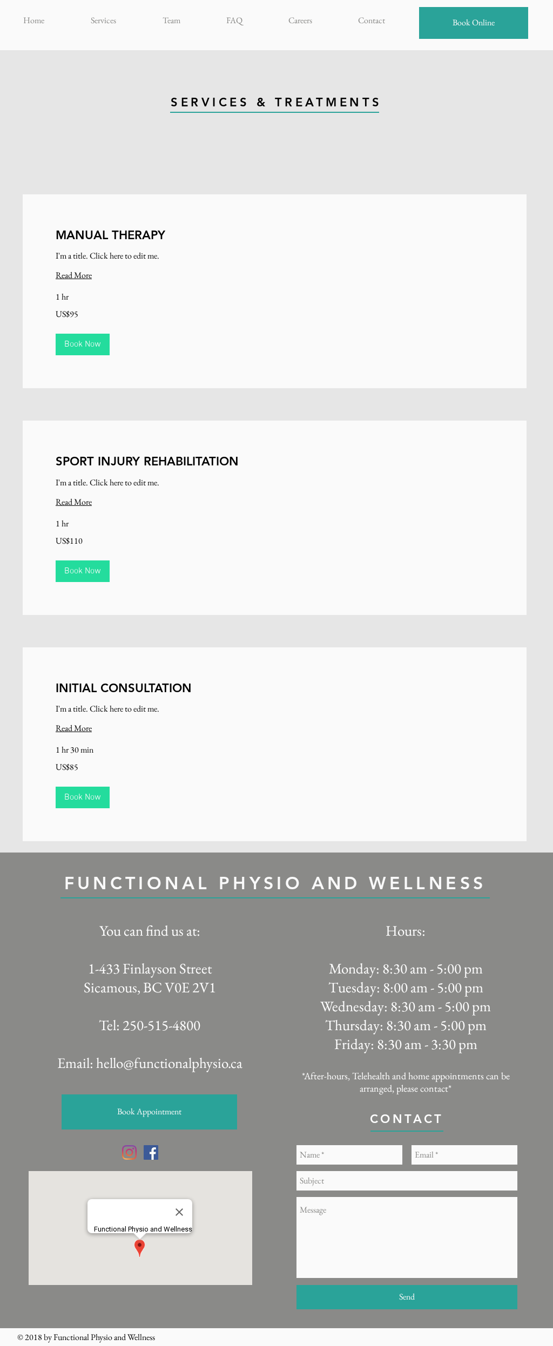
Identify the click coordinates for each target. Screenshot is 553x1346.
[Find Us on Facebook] (151, 1152)
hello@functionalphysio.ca (169, 1062)
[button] (83, 344)
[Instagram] (129, 1152)
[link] (275, 235)
